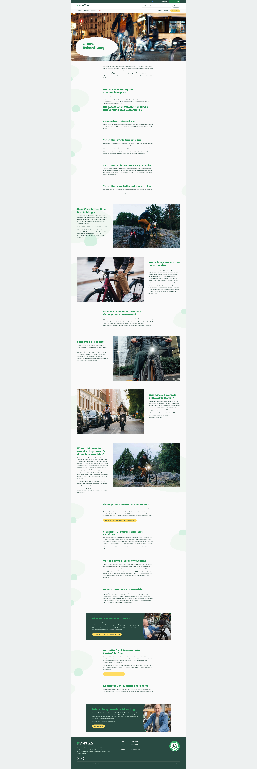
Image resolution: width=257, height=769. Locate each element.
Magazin (166, 10)
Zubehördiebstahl (113, 629)
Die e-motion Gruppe (135, 749)
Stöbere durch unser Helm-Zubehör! (114, 674)
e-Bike (79, 10)
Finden (176, 5)
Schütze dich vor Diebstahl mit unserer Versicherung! (107, 634)
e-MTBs (144, 537)
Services (159, 10)
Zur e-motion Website (175, 764)
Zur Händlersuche (98, 726)
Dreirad (86, 10)
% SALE (100, 10)
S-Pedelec (96, 345)
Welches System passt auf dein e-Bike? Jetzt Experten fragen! (120, 520)
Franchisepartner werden (136, 747)
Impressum (79, 764)
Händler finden (175, 10)
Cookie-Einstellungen (96, 764)
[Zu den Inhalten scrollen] (128, 56)
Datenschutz (87, 764)
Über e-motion (134, 744)
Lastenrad (93, 10)
